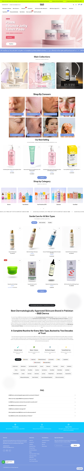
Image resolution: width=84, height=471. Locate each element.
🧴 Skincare (18, 359)
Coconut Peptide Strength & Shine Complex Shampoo (52, 252)
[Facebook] (4, 450)
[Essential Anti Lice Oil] (32, 270)
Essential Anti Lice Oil (32, 284)
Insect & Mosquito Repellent (46, 377)
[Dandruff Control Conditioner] (71, 238)
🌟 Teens (58, 359)
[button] (41, 45)
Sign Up (75, 445)
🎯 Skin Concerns (37, 362)
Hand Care (37, 373)
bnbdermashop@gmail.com (8, 447)
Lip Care (43, 373)
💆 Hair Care (25, 359)
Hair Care (34, 222)
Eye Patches (44, 370)
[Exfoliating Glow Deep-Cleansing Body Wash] (12, 156)
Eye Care (37, 370)
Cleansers (48, 366)
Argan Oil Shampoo (12, 251)
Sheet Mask (59, 370)
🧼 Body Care (33, 359)
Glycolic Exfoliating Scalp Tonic (52, 284)
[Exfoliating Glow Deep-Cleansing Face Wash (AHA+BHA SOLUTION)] (52, 156)
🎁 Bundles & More (46, 362)
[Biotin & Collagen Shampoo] (32, 238)
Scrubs (23, 373)
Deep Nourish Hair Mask (12, 284)
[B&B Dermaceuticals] (42, 5)
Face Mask (52, 370)
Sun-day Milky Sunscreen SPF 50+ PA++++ (72, 169)
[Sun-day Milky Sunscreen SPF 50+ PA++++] (72, 156)
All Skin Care (15, 366)
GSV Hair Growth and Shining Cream (71, 284)
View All (42, 177)
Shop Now (11, 43)
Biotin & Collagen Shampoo (32, 251)
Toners (16, 370)
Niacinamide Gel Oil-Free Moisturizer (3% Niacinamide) (32, 170)
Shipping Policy (32, 446)
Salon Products (35, 377)
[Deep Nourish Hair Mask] (12, 270)
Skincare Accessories (60, 377)
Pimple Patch (51, 373)
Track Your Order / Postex (34, 453)
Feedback (31, 444)
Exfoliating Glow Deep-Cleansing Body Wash (12, 169)
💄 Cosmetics (51, 359)
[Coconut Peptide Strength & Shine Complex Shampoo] (51, 238)
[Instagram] (7, 450)
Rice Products (59, 373)
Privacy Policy (32, 448)
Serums (41, 366)
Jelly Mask (67, 370)
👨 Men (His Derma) (42, 359)
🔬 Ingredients (65, 359)
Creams (62, 366)
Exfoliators (69, 366)
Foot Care (29, 373)
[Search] (73, 4)
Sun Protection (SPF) (33, 366)
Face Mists (30, 370)
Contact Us (31, 442)
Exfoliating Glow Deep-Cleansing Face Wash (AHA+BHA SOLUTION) (52, 170)
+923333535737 (6, 446)
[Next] (43, 208)
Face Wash (55, 366)
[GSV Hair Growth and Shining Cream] (71, 270)
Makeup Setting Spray (24, 377)
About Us (31, 440)
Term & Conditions (33, 450)
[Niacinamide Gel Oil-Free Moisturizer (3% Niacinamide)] (32, 156)
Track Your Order (32, 459)
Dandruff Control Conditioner (71, 251)
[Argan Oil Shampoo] (12, 238)
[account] (76, 4)
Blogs (30, 452)
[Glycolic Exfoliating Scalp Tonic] (51, 270)
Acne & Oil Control (45, 440)
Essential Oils (68, 373)
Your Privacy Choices (33, 461)
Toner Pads (23, 370)
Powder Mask (15, 373)
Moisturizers (23, 366)
